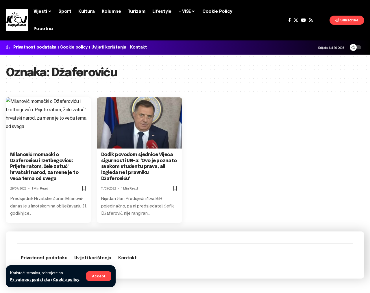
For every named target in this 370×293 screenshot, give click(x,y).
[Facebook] (289, 20)
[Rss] (310, 20)
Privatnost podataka (30, 279)
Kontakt (138, 47)
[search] (323, 20)
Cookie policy (66, 279)
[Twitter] (295, 20)
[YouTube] (303, 20)
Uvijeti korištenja (108, 47)
